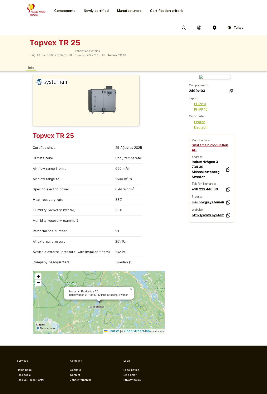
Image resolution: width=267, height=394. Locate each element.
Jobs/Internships (81, 379)
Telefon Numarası (204, 183)
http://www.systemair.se (207, 215)
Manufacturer (201, 140)
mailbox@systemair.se (207, 202)
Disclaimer (130, 374)
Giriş (32, 55)
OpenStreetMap (137, 331)
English (199, 122)
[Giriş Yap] (199, 27)
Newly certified (96, 11)
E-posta (197, 196)
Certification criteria (167, 11)
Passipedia (24, 374)
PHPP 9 (200, 104)
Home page (24, 369)
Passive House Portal (30, 379)
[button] (131, 289)
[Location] (214, 27)
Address (197, 157)
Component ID (199, 85)
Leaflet (113, 331)
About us (76, 369)
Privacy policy (132, 379)
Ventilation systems (55, 55)
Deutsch (200, 127)
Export (193, 98)
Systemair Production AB (210, 147)
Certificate (196, 116)
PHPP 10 (201, 109)
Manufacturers (129, 11)
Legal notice (131, 369)
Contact (75, 374)
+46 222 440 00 (205, 189)
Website (197, 209)
